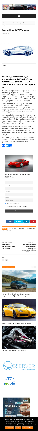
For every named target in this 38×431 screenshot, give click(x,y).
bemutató (9, 23)
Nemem (7, 197)
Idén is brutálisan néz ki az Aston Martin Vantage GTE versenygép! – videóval (29, 248)
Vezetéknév (8, 180)
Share (10, 221)
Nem (18, 427)
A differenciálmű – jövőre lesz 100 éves (14, 350)
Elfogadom (10, 427)
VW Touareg (7, 231)
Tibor (4, 65)
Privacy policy (27, 427)
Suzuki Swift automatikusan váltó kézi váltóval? (8, 247)
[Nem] (36, 424)
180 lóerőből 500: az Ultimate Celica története (16, 323)
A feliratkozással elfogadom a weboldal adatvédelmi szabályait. (16, 207)
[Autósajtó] (19, 7)
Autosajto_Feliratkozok (13, 203)
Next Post (31, 242)
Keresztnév (7, 185)
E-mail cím (7, 191)
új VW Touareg (31, 229)
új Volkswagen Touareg (17, 229)
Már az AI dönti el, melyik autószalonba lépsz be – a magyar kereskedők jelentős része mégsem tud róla (18, 295)
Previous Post (7, 242)
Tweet (19, 221)
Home (4, 23)
